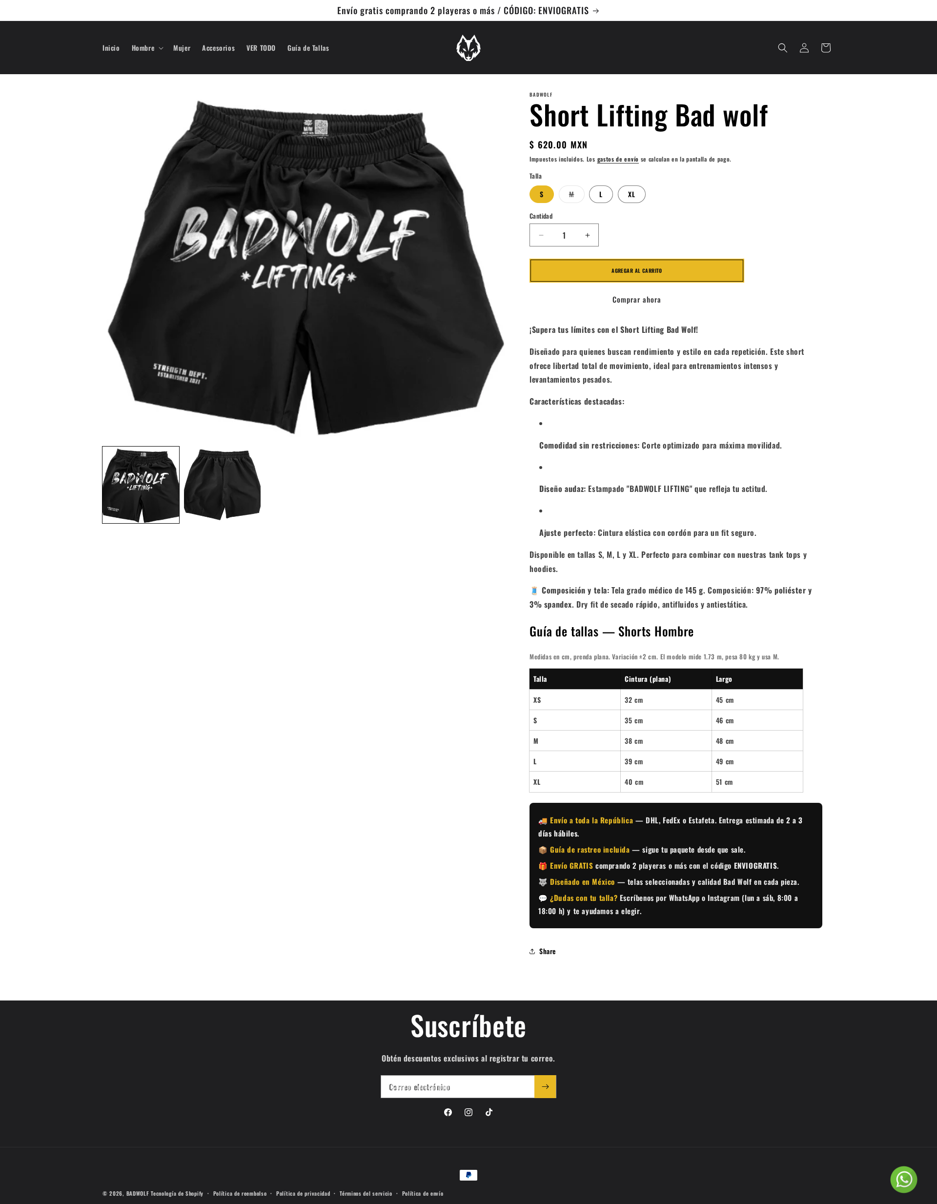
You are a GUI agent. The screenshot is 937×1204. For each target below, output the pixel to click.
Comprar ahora (636, 299)
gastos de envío (618, 159)
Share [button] (547, 951)
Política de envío (423, 1193)
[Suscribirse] (545, 1086)
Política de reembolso (240, 1193)
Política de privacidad (303, 1193)
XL (631, 194)
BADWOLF (137, 1193)
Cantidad (541, 216)
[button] (147, 48)
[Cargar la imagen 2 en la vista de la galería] (222, 485)
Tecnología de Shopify (177, 1193)
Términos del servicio (366, 1193)
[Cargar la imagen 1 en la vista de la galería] (140, 485)
